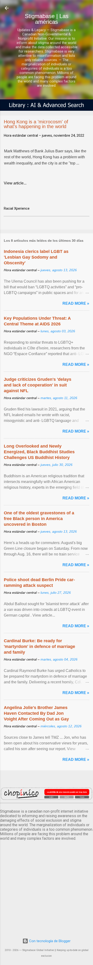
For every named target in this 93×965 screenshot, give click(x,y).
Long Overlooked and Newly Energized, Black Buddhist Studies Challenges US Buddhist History (39, 452)
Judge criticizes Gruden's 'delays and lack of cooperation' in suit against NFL (37, 385)
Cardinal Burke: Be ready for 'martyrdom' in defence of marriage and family (39, 646)
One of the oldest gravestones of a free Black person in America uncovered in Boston (39, 519)
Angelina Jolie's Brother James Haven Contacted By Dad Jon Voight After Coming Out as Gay (36, 713)
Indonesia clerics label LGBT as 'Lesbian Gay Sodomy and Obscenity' (36, 257)
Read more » (75, 303)
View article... (15, 183)
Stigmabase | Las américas (46, 19)
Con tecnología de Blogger (49, 941)
